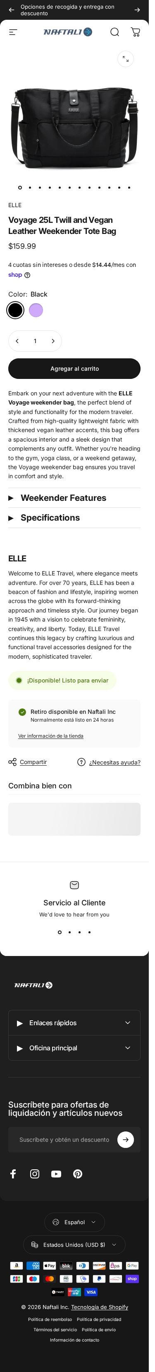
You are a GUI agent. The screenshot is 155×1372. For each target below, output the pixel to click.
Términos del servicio (55, 1329)
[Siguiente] (137, 10)
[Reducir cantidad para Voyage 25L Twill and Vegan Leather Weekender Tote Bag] (17, 341)
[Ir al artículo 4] (50, 187)
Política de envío (99, 1329)
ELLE (14, 204)
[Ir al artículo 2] (30, 187)
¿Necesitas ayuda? (115, 762)
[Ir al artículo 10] (109, 187)
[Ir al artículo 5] (59, 187)
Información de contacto (74, 1340)
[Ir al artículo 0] (20, 187)
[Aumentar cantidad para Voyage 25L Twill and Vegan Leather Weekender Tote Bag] (53, 341)
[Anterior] (11, 10)
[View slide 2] (69, 932)
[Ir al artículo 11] (119, 187)
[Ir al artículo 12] (129, 187)
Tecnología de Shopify (99, 1307)
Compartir (33, 761)
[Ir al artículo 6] (69, 187)
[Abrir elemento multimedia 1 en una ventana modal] (125, 59)
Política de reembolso (50, 1319)
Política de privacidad (99, 1319)
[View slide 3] (79, 932)
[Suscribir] (125, 1139)
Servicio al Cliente (74, 902)
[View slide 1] (59, 932)
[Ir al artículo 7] (79, 187)
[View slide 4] (89, 932)
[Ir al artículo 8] (89, 187)
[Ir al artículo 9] (99, 187)
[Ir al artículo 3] (40, 187)
